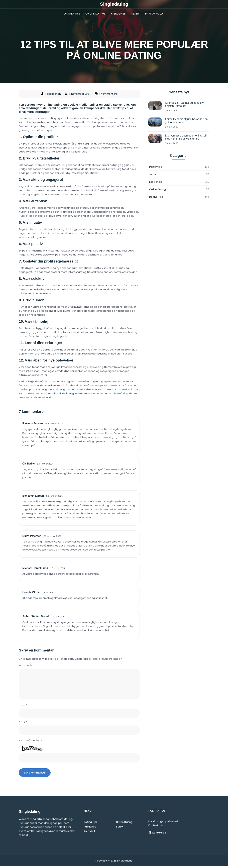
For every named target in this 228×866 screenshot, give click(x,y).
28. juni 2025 (171, 143)
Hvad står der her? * (31, 740)
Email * (23, 722)
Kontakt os (159, 832)
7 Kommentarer (108, 93)
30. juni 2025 (171, 110)
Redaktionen (53, 93)
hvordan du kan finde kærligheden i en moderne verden (74, 393)
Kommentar (26, 665)
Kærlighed (118, 14)
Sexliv (135, 14)
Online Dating (95, 14)
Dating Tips (72, 14)
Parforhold (154, 14)
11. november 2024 (79, 93)
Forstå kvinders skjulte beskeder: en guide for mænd (186, 121)
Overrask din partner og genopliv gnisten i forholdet (184, 104)
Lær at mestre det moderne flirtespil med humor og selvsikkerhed (186, 137)
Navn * (23, 705)
